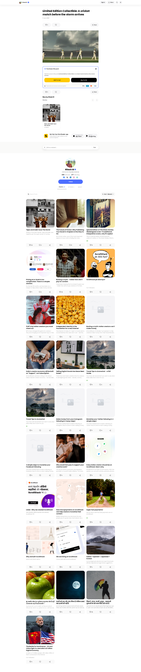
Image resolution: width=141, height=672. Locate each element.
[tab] (45, 100)
